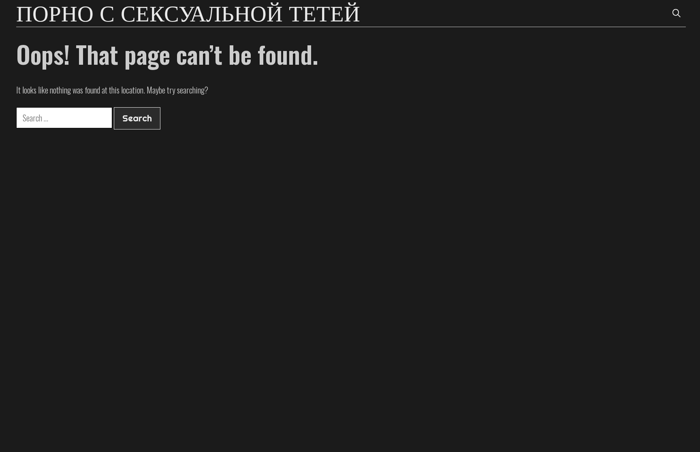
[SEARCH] (676, 13)
